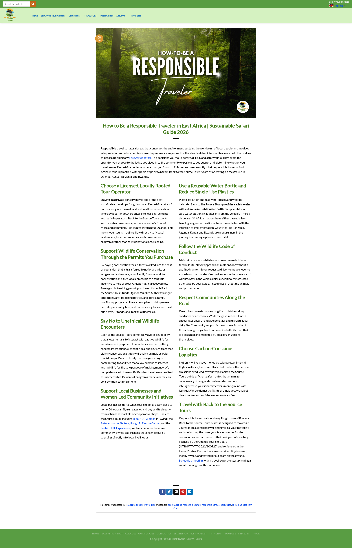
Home (35, 15)
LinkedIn (243, 533)
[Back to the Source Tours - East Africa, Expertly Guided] (14, 15)
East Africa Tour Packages (53, 15)
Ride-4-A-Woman (144, 418)
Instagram (216, 533)
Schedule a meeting (191, 460)
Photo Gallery (106, 15)
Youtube (230, 533)
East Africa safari (140, 157)
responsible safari (192, 504)
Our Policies (146, 533)
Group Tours (74, 15)
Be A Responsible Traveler (190, 533)
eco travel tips (175, 504)
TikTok (255, 533)
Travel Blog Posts (134, 504)
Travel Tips (149, 504)
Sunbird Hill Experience (115, 428)
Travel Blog (135, 15)
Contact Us (164, 533)
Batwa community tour (115, 423)
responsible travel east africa (216, 504)
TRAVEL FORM (90, 15)
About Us (120, 15)
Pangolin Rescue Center (145, 423)
